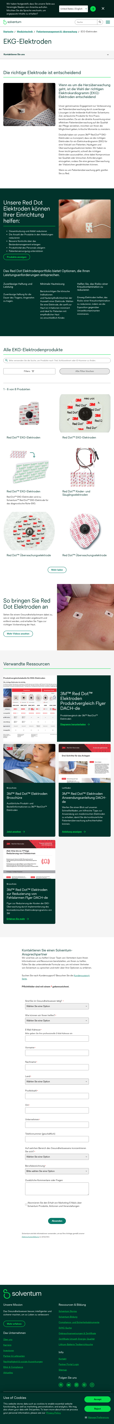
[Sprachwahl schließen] (103, 8)
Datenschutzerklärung (30, 1237)
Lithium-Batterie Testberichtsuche (76, 1344)
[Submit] (100, 22)
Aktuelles (8, 1372)
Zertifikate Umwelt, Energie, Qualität (77, 1339)
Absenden (57, 1221)
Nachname (31, 1062)
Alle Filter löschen (84, 371)
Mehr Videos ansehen (19, 634)
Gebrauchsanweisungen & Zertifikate (77, 1333)
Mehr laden (57, 570)
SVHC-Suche (65, 1328)
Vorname (30, 1047)
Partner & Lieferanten (14, 1356)
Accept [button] (97, 1399)
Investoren (8, 1350)
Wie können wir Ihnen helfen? (40, 1015)
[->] (93, 9)
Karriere (7, 1345)
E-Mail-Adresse (33, 1029)
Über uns (7, 1339)
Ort (27, 1105)
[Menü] (108, 22)
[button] (97, 1417)
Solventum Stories (68, 1311)
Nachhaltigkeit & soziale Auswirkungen (23, 1361)
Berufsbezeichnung (35, 1166)
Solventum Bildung (68, 1316)
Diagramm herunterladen (73, 724)
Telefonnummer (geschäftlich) (40, 1133)
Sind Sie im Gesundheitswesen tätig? (44, 1001)
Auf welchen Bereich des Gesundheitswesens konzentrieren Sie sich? (55, 1150)
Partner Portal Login (69, 1364)
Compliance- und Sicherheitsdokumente (79, 1322)
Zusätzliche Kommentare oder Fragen (44, 1180)
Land (28, 1076)
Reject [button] (97, 1408)
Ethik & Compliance (13, 1367)
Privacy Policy (53, 1413)
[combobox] (89, 22)
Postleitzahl (31, 1090)
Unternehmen (32, 1119)
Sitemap (63, 1370)
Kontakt (62, 1359)
